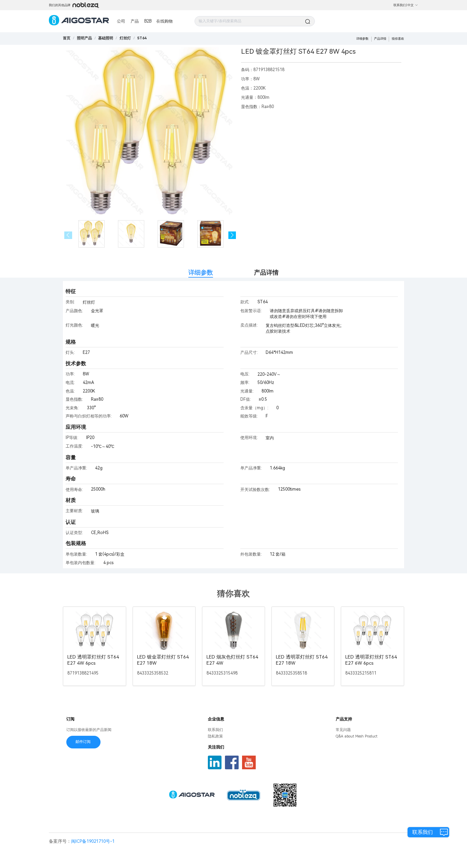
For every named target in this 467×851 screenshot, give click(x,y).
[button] (232, 235)
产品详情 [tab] (266, 272)
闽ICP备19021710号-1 (93, 841)
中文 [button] (411, 5)
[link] (84, 38)
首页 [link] (66, 38)
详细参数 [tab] (200, 272)
